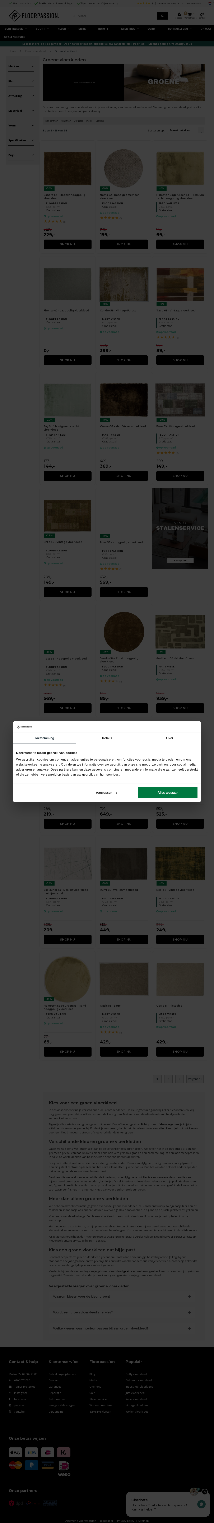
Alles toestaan (168, 792)
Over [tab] (169, 738)
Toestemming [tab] (44, 738)
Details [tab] (107, 738)
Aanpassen (104, 792)
